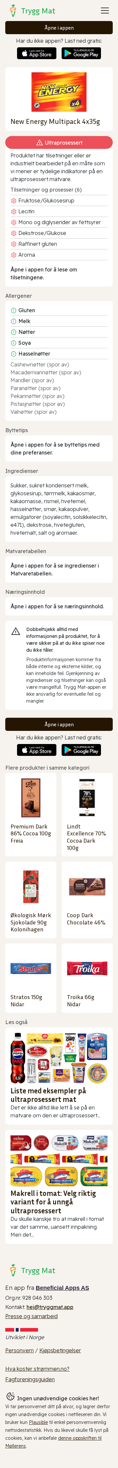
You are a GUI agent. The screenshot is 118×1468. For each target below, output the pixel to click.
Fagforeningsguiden (30, 1379)
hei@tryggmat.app (50, 1307)
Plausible (38, 1422)
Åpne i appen (59, 27)
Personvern (19, 1350)
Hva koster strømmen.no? (37, 1368)
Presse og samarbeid (31, 1316)
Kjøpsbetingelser (60, 1350)
